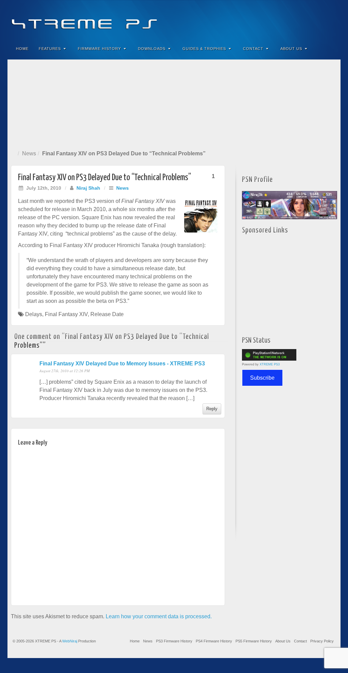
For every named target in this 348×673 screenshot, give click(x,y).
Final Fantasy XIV (66, 314)
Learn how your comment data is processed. (159, 616)
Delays (33, 314)
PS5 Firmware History (254, 641)
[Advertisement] (174, 103)
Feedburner (294, 20)
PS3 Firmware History (174, 641)
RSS (331, 20)
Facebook (285, 20)
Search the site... (331, 49)
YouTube (321, 20)
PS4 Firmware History (214, 641)
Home (22, 49)
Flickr (303, 20)
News (29, 153)
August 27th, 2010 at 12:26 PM (64, 370)
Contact (253, 49)
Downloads (152, 49)
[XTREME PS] (174, 19)
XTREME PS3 (270, 364)
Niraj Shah (88, 188)
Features (50, 49)
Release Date (107, 314)
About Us (291, 49)
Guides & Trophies (204, 49)
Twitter (312, 20)
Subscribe (262, 378)
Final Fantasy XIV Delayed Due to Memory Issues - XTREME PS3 (122, 363)
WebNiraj (69, 641)
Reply (212, 408)
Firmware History (99, 49)
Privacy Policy (322, 641)
